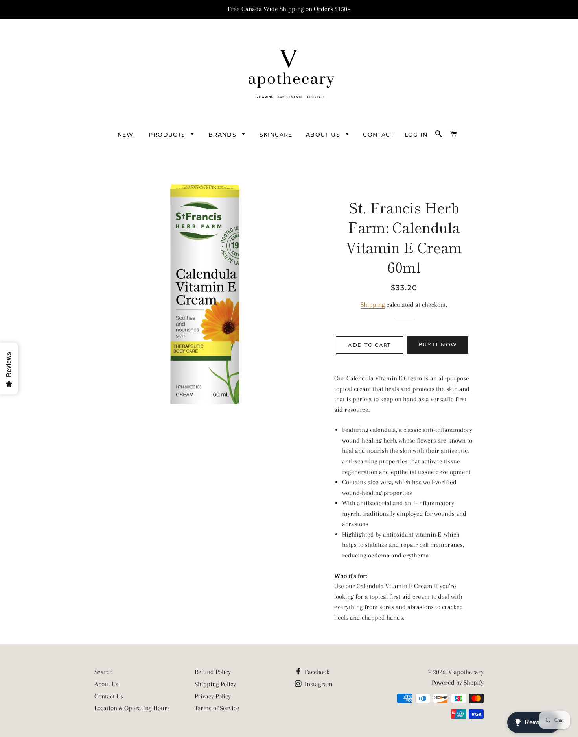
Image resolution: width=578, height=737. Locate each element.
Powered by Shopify (458, 682)
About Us (106, 684)
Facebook (316, 672)
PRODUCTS (168, 134)
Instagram (318, 684)
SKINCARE (276, 134)
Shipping (373, 304)
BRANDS (223, 134)
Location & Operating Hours (132, 708)
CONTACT (378, 134)
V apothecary (466, 672)
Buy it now (437, 344)
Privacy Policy (213, 696)
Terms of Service (217, 708)
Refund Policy (213, 672)
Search (103, 672)
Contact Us (108, 696)
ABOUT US (324, 134)
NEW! (127, 134)
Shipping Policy (215, 684)
